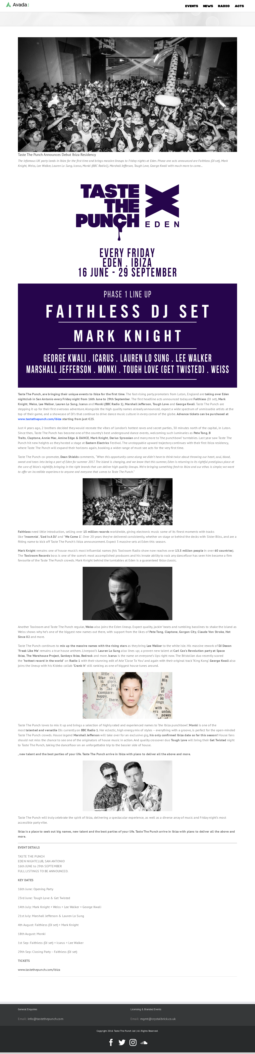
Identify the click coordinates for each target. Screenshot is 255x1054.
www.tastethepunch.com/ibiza (39, 970)
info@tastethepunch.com (45, 1019)
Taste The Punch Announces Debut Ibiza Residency (57, 154)
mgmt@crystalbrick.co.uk (158, 1019)
